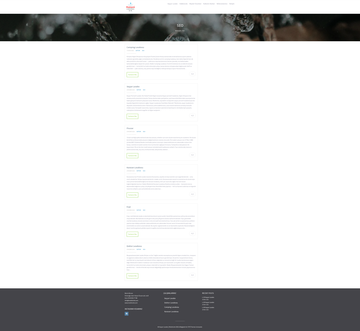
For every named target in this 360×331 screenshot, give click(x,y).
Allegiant (182, 327)
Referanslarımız (222, 4)
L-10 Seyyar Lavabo (208, 297)
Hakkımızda (183, 4)
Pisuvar (130, 128)
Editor (138, 50)
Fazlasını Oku (132, 75)
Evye (129, 206)
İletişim (231, 4)
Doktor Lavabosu (134, 246)
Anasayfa (178, 31)
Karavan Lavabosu (135, 167)
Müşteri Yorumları (195, 4)
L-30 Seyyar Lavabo (208, 307)
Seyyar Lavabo (173, 4)
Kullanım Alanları (209, 4)
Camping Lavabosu (135, 47)
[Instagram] (126, 314)
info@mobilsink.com (131, 300)
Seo (143, 50)
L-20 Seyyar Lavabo (208, 302)
